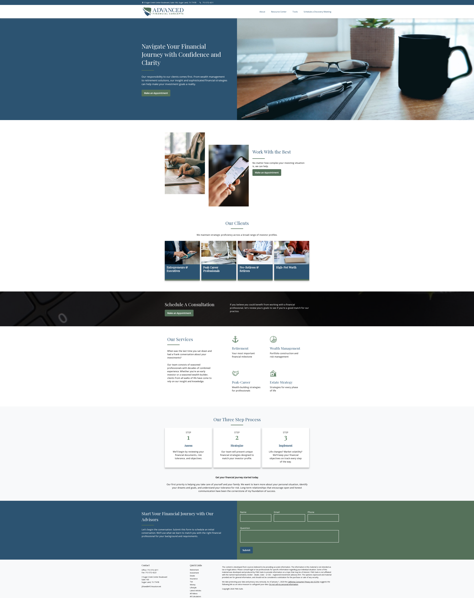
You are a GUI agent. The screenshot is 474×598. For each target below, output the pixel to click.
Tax (191, 581)
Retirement (194, 570)
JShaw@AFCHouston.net (151, 586)
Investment (194, 573)
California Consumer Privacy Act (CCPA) (303, 582)
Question (245, 528)
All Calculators (195, 596)
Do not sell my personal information (283, 584)
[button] (262, 11)
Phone (311, 512)
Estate (192, 576)
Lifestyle (193, 587)
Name (243, 512)
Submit (246, 550)
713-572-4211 (208, 2)
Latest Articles (195, 590)
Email (277, 512)
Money (192, 584)
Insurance (194, 579)
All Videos (194, 593)
